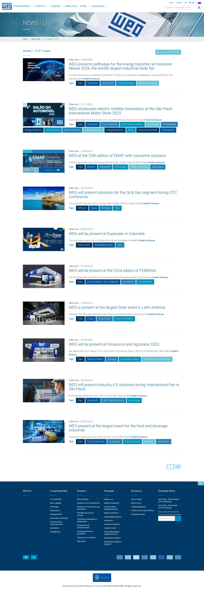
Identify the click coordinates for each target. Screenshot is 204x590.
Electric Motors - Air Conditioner (102, 281)
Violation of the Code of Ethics (142, 511)
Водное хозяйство (111, 513)
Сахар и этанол (110, 528)
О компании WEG (21, 6)
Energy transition (126, 83)
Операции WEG (56, 514)
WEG (6, 6)
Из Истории (54, 507)
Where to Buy (136, 503)
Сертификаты (55, 532)
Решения (55, 6)
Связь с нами (136, 499)
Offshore (82, 208)
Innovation (92, 83)
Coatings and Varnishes (86, 538)
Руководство (55, 511)
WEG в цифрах (55, 503)
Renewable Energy (148, 83)
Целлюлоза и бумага (112, 538)
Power (90, 318)
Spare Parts (81, 541)
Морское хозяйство (111, 503)
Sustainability (169, 124)
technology (107, 83)
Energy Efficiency (93, 130)
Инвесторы (71, 6)
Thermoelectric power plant (157, 359)
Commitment (168, 130)
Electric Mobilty (109, 124)
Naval (94, 208)
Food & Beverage (96, 441)
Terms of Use (101, 586)
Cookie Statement (85, 586)
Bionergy (112, 359)
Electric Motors (132, 441)
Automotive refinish (147, 130)
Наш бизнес (54, 528)
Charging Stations (115, 130)
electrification (53, 130)
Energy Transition (33, 130)
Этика (83, 6)
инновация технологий (59, 518)
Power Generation (124, 318)
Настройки (104, 578)
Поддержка (98, 6)
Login (192, 3)
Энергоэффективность (113, 517)
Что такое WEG (55, 499)
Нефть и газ (108, 499)
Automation (157, 167)
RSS (110, 586)
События (73, 59)
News (171, 3)
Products (40, 6)
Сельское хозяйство (112, 524)
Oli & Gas (105, 208)
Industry (91, 167)
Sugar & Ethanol (95, 359)
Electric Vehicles (72, 130)
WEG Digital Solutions (132, 124)
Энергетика (108, 521)
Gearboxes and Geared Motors (88, 503)
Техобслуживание (138, 507)
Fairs (80, 83)
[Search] (199, 7)
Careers (179, 3)
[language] (200, 2)
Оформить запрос (138, 514)
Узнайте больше (91, 78)
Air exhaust (128, 281)
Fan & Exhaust (145, 281)
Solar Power (84, 245)
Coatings (149, 441)
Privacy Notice (69, 586)
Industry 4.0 (93, 400)
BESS (131, 130)
